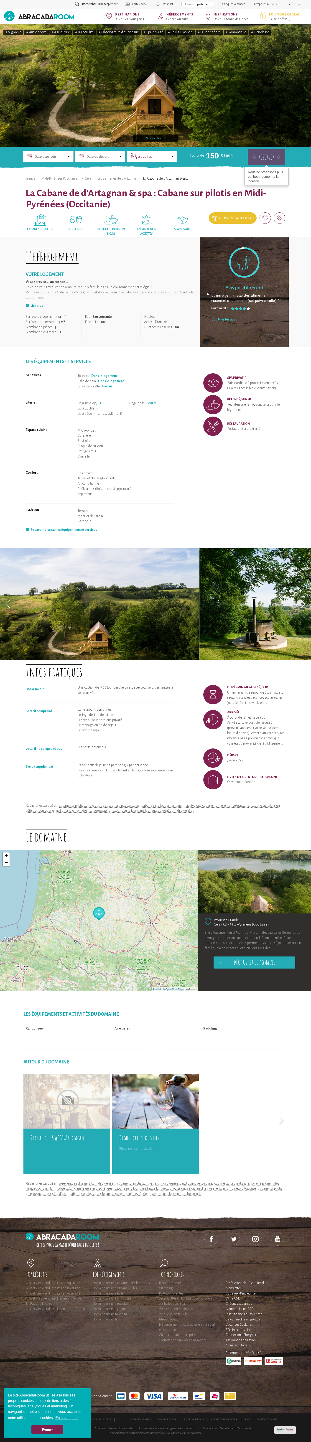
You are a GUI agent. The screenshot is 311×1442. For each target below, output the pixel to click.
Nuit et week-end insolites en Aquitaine (53, 1283)
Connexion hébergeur (241, 1335)
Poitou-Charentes (171, 1293)
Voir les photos (155, 138)
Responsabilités (141, 1419)
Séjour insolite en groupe (243, 1319)
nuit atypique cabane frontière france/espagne (216, 805)
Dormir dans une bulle (108, 1293)
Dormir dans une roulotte (110, 1303)
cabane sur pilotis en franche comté (175, 1193)
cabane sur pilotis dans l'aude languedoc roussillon (150, 1188)
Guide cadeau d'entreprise (177, 1335)
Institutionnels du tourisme (244, 1314)
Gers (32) (220, 924)
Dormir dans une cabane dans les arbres (121, 1283)
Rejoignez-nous (194, 1419)
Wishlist (168, 4)
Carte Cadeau (140, 4)
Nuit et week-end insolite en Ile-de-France (55, 1309)
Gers (88, 178)
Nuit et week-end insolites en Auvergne (53, 1293)
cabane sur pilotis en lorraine (161, 805)
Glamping (166, 1288)
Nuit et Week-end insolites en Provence (53, 1298)
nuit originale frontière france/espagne (83, 810)
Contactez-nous (267, 1419)
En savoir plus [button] (66, 1418)
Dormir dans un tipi (105, 1319)
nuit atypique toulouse (197, 1183)
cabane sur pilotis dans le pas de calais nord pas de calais (99, 805)
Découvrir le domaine (254, 962)
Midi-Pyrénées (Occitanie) (60, 178)
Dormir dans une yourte (109, 1309)
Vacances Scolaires (239, 1324)
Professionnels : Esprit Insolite (246, 1283)
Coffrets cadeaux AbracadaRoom (182, 1340)
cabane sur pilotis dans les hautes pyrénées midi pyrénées (153, 810)
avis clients (194, 1432)
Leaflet (157, 989)
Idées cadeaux (169, 1319)
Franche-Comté (170, 1283)
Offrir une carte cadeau (236, 218)
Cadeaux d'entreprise (241, 1293)
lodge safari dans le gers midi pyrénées (84, 1188)
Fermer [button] (47, 1429)
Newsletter (233, 1288)
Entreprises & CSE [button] (264, 4)
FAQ (247, 1419)
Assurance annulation (241, 1340)
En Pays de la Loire (39, 1303)
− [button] (6, 862)
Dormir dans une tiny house (111, 1298)
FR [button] (286, 4)
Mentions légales (100, 1419)
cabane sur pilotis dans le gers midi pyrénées (148, 1183)
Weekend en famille (173, 1314)
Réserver (266, 157)
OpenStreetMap (174, 989)
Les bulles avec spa (172, 1303)
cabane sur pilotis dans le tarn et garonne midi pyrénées (109, 1193)
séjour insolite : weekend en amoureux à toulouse (221, 1188)
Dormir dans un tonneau (109, 1314)
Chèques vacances (233, 4)
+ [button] (6, 856)
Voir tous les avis (224, 319)
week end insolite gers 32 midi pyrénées (87, 1183)
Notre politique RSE (239, 1309)
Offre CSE (233, 1298)
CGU (121, 1419)
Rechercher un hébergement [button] (99, 4)
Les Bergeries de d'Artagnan (117, 178)
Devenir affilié (167, 1419)
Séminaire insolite (238, 1330)
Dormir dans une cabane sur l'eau (115, 1288)
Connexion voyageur (224, 1419)
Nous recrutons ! (237, 1345)
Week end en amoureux (176, 1309)
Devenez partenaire (197, 4)
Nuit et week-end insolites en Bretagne (53, 1288)
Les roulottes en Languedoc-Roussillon (185, 1298)
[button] (299, 4)
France (30, 178)
